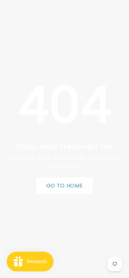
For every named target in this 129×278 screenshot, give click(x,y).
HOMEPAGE (64, 165)
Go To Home (64, 185)
